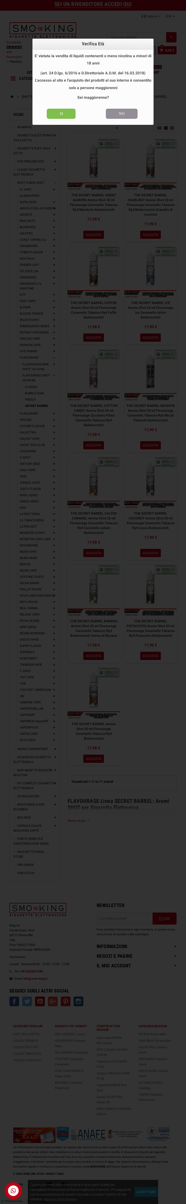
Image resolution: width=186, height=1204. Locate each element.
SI (61, 114)
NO (122, 114)
